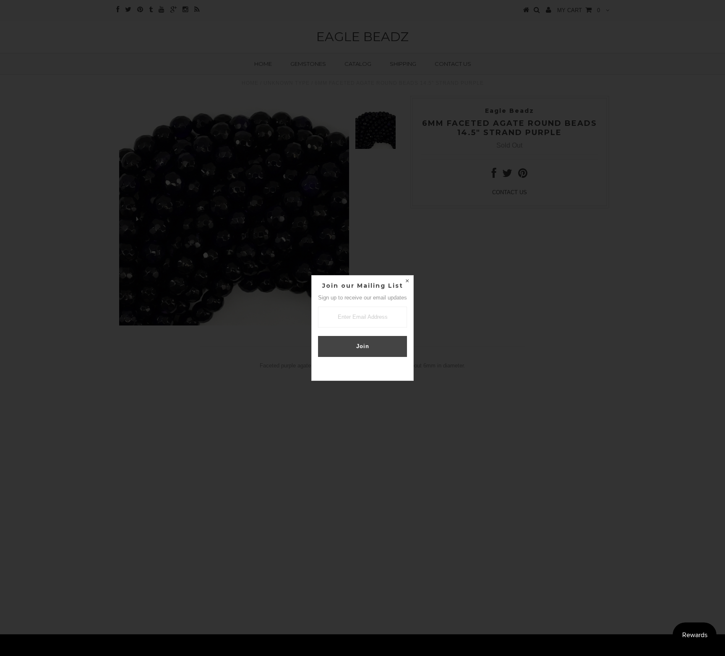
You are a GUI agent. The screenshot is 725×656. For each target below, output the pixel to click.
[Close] (407, 282)
